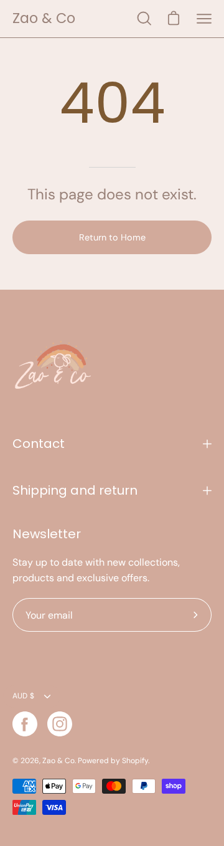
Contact (38, 443)
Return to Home (112, 237)
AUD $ (23, 696)
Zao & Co (43, 18)
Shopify (135, 761)
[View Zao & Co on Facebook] (24, 723)
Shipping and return (75, 490)
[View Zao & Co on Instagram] (59, 723)
